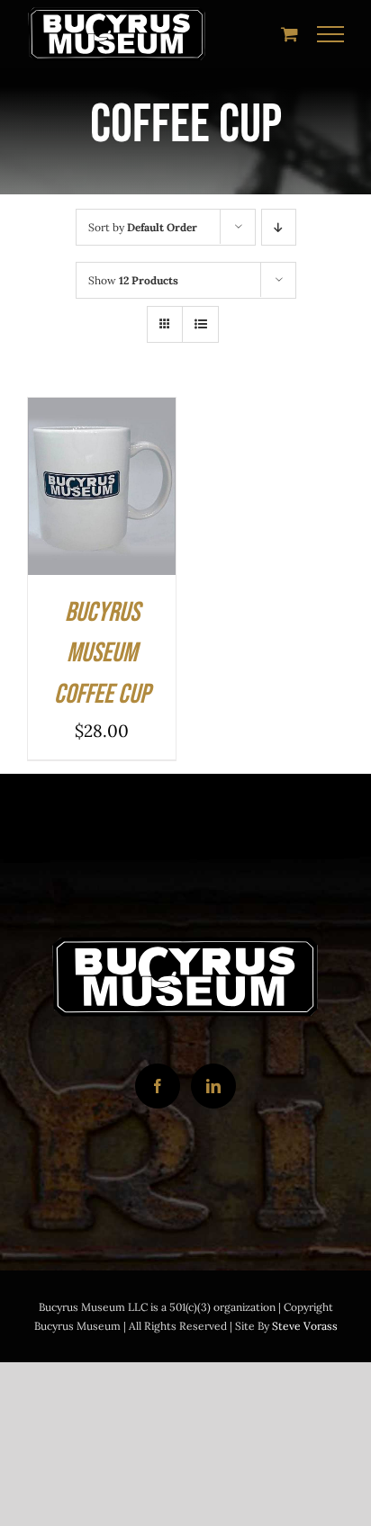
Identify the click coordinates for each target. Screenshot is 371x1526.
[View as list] (200, 324)
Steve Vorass (305, 1326)
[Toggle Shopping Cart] (289, 33)
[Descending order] (278, 227)
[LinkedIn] (213, 1086)
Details (69, 500)
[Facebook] (157, 1086)
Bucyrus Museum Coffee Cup (102, 654)
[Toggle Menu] (331, 34)
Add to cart (87, 483)
